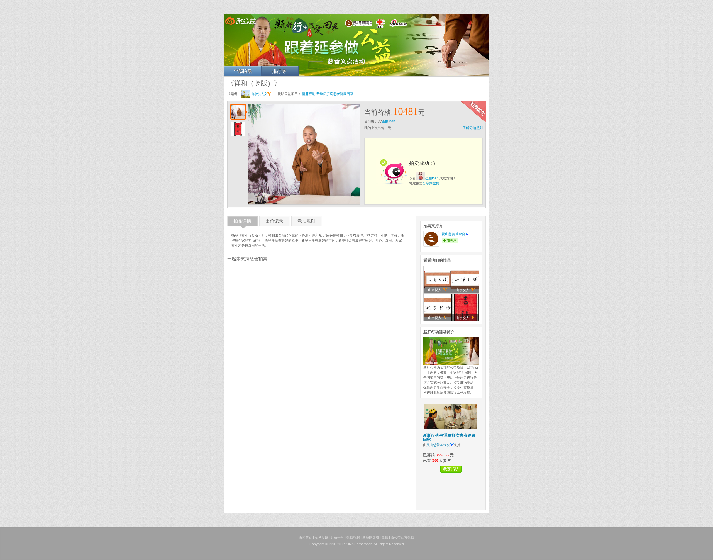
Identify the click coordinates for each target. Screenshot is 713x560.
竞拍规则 (306, 222)
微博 (385, 537)
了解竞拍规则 (473, 128)
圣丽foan (388, 121)
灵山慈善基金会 (453, 234)
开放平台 (337, 537)
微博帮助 (305, 537)
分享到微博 (431, 183)
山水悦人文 (259, 94)
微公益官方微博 (402, 537)
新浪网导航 (370, 537)
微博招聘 (353, 537)
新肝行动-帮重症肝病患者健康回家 (327, 94)
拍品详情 (242, 222)
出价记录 (274, 222)
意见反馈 (321, 537)
